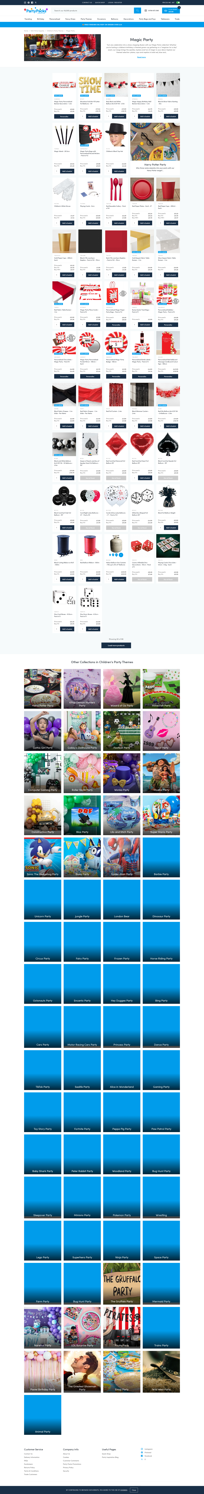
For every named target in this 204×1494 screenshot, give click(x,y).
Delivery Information (31, 1457)
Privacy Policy (68, 1467)
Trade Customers (30, 1474)
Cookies (66, 1457)
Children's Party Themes (55, 31)
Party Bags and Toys (147, 19)
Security (66, 1471)
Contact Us (87, 2)
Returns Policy (29, 1467)
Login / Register (115, 2)
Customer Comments (71, 1460)
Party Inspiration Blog (110, 1457)
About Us (66, 1454)
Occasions (101, 19)
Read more (141, 57)
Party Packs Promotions (72, 1464)
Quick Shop (100, 2)
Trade (177, 19)
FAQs (26, 1460)
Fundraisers (28, 1464)
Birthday (40, 19)
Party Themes (86, 19)
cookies (123, 1490)
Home (26, 31)
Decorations (129, 19)
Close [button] (134, 1490)
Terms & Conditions (31, 1471)
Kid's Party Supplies (37, 31)
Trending (28, 19)
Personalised (54, 19)
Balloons (114, 19)
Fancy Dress (70, 19)
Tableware (165, 19)
